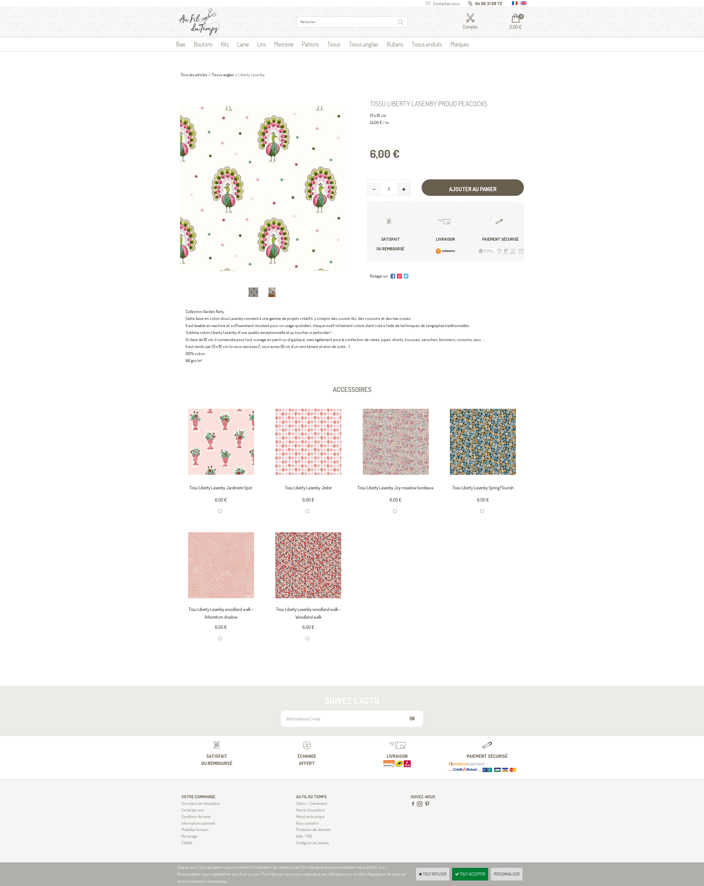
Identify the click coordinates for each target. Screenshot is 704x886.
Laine (243, 44)
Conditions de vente (196, 816)
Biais (181, 44)
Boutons (203, 44)
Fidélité (187, 842)
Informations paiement (198, 823)
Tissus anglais (363, 44)
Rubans (395, 44)
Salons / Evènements (311, 803)
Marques (459, 44)
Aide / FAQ (304, 836)
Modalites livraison (195, 829)
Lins (261, 44)
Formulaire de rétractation (201, 803)
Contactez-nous (193, 810)
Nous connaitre (307, 823)
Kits (225, 44)
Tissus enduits (427, 44)
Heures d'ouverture (310, 810)
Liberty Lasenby (251, 74)
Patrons (310, 44)
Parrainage (189, 836)
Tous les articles (194, 74)
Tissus (333, 44)
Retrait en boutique (310, 816)
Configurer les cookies (312, 842)
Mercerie (283, 44)
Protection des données (313, 829)
